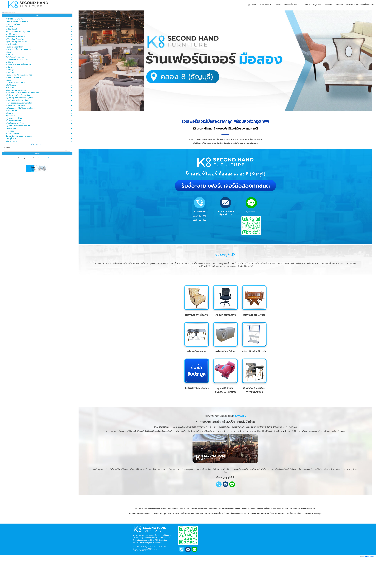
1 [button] (222, 108)
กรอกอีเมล (7, 148)
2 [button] (225, 108)
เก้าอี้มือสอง (225, 513)
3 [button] (228, 108)
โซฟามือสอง (286, 431)
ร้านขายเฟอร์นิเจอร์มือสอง (229, 128)
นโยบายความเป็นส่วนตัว (47, 157)
